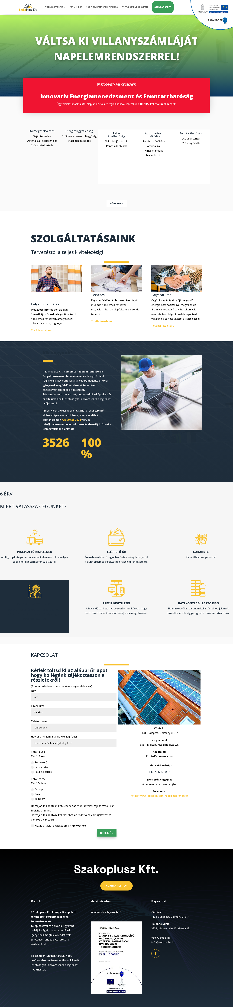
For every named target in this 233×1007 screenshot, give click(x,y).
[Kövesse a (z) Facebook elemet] (155, 953)
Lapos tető (41, 767)
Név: (33, 690)
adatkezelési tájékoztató (69, 825)
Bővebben (116, 203)
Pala (37, 794)
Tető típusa (38, 752)
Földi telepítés (43, 772)
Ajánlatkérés (116, 885)
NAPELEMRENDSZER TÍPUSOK (102, 7)
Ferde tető (41, 762)
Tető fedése (38, 779)
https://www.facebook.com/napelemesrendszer (159, 796)
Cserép (39, 789)
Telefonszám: (39, 721)
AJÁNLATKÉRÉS (162, 7)
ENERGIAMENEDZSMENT (135, 7)
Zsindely (40, 799)
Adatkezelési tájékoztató (106, 912)
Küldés (106, 833)
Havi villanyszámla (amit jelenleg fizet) (54, 736)
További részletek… (42, 330)
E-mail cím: (37, 706)
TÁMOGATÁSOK (54, 7)
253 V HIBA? (75, 7)
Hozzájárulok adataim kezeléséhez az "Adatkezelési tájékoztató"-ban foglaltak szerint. (72, 808)
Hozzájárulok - (60, 825)
